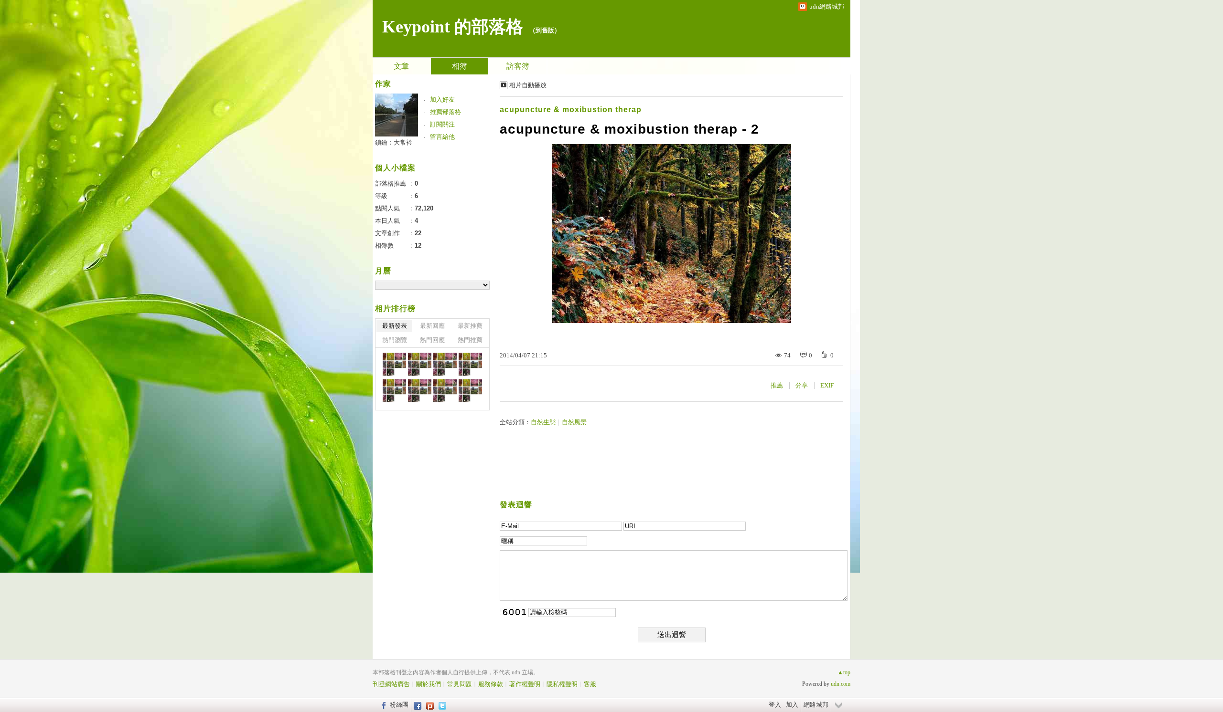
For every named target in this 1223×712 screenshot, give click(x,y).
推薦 (777, 385)
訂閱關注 (442, 124)
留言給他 (442, 136)
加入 (792, 704)
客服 (590, 684)
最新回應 (432, 325)
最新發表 (394, 325)
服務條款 (490, 684)
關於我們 (428, 684)
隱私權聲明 (562, 684)
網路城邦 (816, 704)
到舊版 (545, 30)
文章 (401, 66)
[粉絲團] (382, 705)
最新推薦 (470, 325)
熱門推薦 (470, 340)
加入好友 (442, 99)
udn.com (840, 684)
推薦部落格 (445, 111)
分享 (801, 385)
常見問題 (459, 684)
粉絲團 (399, 704)
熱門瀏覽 (394, 340)
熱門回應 (432, 340)
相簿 (459, 66)
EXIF (827, 385)
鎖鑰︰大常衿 (393, 142)
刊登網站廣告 (391, 684)
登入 (775, 704)
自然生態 (543, 422)
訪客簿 (517, 66)
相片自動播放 (528, 85)
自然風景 (574, 422)
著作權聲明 (524, 684)
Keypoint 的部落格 (452, 26)
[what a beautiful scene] (394, 364)
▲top (843, 672)
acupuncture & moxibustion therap (571, 109)
